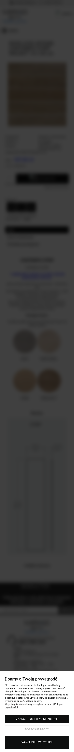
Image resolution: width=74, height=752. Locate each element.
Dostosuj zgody (37, 729)
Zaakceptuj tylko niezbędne (37, 718)
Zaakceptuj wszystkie (37, 742)
